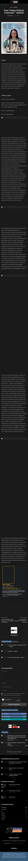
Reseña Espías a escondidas (14, 790)
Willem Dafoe (18, 589)
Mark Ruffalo (13, 589)
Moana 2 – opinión (13, 651)
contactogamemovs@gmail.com (17, 843)
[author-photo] (14, 633)
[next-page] (4, 664)
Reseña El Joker (12, 797)
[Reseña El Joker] (4, 798)
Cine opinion (15, 7)
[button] (2, 2)
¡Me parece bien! (9, 859)
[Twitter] (12, 18)
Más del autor (15, 641)
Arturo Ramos (10, 15)
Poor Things (6, 584)
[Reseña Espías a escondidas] (4, 792)
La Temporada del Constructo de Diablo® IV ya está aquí (20, 621)
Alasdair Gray (14, 588)
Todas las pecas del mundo (14, 784)
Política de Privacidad (18, 859)
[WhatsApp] (15, 18)
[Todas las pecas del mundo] (4, 786)
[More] (18, 18)
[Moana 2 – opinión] (4, 653)
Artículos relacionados (6, 641)
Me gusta (24, 713)
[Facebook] (9, 18)
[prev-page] (2, 664)
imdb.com (6, 596)
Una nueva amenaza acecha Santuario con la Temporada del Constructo (7, 621)
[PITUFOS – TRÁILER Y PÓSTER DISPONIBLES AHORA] (4, 776)
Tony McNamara (8, 588)
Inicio (2, 4)
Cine (5, 4)
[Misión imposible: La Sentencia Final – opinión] (4, 646)
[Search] (26, 2)
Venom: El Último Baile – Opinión (16, 657)
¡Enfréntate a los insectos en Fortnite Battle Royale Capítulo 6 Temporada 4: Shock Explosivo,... (16, 737)
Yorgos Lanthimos (9, 587)
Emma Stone (7, 589)
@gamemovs (14, 753)
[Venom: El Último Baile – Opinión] (4, 659)
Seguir (24, 716)
